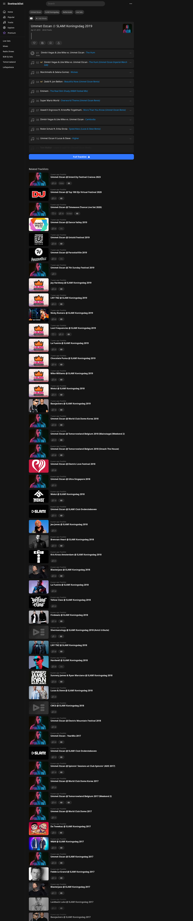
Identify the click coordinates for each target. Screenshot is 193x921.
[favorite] (34, 43)
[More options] (130, 53)
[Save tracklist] (42, 43)
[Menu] (4, 3)
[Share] (58, 43)
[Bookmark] (50, 43)
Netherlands (67, 12)
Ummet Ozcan (35, 12)
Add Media (42, 18)
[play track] (32, 53)
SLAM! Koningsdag (52, 12)
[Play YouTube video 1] (31, 18)
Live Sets (79, 12)
